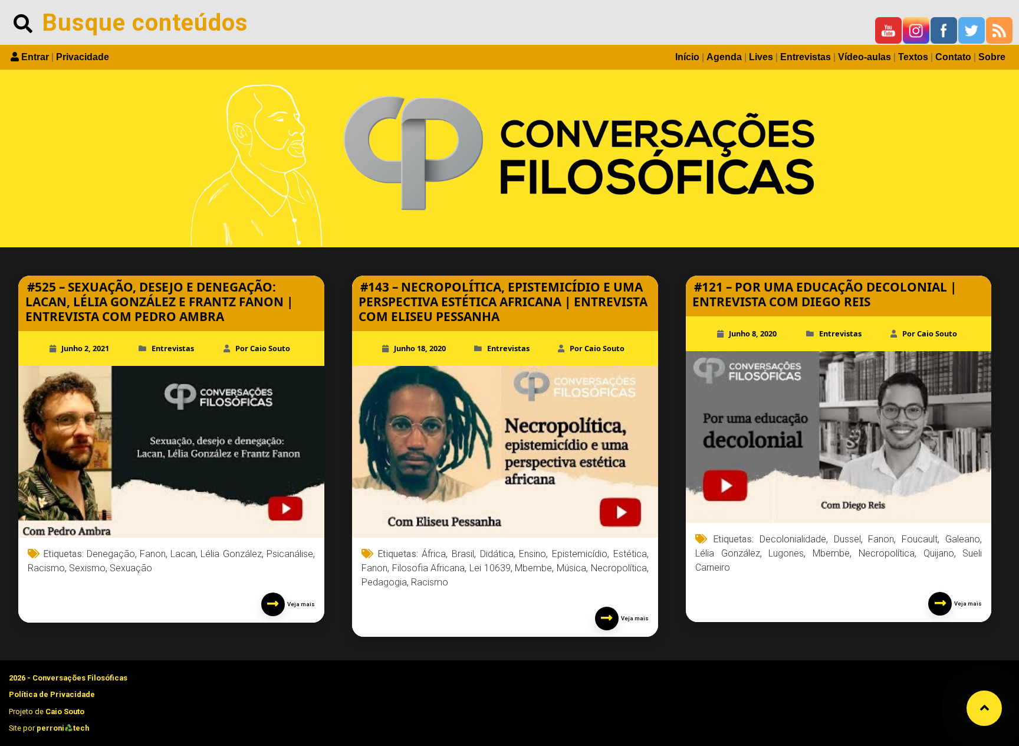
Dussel (847, 539)
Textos (913, 57)
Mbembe (533, 568)
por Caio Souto (262, 348)
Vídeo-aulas (864, 57)
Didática (497, 554)
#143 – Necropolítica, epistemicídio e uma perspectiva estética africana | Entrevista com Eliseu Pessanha (503, 302)
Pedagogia (384, 582)
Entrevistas (805, 57)
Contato (953, 57)
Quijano (938, 553)
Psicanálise (290, 554)
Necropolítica (619, 568)
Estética (630, 554)
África (434, 554)
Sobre (991, 57)
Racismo (46, 568)
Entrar (35, 57)
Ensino (532, 554)
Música (571, 568)
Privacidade (82, 57)
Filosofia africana (428, 568)
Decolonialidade (793, 539)
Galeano (962, 539)
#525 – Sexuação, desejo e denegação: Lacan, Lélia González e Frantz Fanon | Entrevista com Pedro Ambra (159, 302)
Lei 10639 (490, 568)
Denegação (111, 554)
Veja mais (300, 604)
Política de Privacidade (52, 694)
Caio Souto (64, 711)
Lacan (183, 554)
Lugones (786, 553)
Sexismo (87, 568)
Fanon (153, 554)
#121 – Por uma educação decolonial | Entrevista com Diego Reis (824, 294)
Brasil (463, 554)
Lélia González (230, 554)
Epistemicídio (579, 554)
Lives (761, 57)
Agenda (724, 57)
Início (687, 57)
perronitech (63, 728)
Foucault (920, 539)
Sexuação (131, 568)
